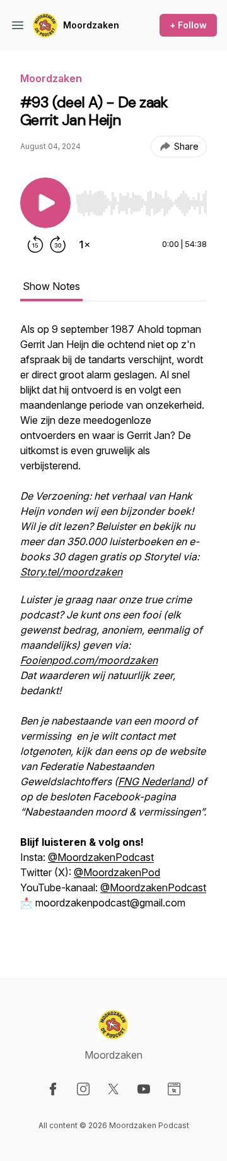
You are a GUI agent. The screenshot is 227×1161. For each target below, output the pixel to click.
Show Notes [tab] (51, 286)
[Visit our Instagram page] (83, 1089)
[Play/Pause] (45, 202)
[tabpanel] (113, 630)
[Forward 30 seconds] (58, 244)
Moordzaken (91, 25)
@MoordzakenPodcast (101, 857)
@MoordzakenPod (117, 872)
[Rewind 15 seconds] (35, 244)
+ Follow (188, 25)
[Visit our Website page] (174, 1089)
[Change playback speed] (84, 244)
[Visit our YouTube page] (143, 1089)
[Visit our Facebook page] (53, 1089)
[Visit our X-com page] (113, 1089)
